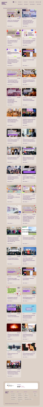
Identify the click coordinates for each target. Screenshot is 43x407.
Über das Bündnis (32, 4)
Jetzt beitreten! (20, 395)
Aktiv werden (26, 4)
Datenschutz (26, 395)
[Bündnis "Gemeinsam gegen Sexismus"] (4, 3)
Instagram (35, 395)
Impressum (26, 397)
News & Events (39, 4)
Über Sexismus (20, 4)
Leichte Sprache (20, 397)
